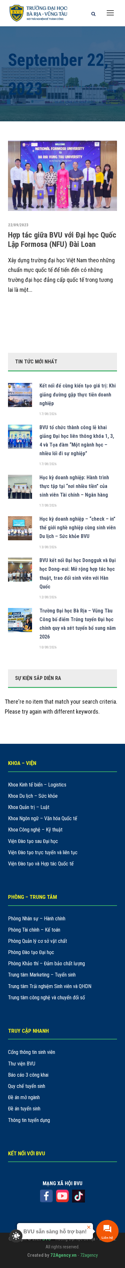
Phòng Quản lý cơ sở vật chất (37, 941)
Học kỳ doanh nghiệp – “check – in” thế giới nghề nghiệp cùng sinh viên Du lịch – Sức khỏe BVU (77, 527)
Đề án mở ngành (24, 1097)
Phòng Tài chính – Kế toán (34, 930)
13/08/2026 (47, 547)
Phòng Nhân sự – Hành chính (36, 919)
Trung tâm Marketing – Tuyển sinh (42, 975)
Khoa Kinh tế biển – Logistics (37, 785)
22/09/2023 (18, 224)
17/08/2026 (47, 414)
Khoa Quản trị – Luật (28, 807)
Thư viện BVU (21, 1064)
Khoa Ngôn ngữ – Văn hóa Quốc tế (42, 818)
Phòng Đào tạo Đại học (31, 952)
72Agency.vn (63, 1255)
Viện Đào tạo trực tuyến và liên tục (43, 852)
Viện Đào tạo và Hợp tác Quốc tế (41, 864)
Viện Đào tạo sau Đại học (33, 841)
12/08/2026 (47, 597)
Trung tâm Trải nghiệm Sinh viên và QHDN (49, 986)
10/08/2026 (47, 647)
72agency (89, 1255)
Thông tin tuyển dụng (29, 1120)
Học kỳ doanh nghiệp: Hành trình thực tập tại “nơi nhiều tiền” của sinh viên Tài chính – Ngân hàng (74, 486)
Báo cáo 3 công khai (28, 1075)
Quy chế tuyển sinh (26, 1086)
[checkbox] (16, 1235)
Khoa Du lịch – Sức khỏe (33, 796)
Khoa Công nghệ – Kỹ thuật (35, 830)
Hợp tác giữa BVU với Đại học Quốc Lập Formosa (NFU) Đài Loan (62, 239)
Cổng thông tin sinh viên (31, 1052)
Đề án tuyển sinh (24, 1109)
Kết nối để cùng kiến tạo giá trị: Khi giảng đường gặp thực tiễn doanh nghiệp (77, 394)
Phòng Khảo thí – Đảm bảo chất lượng (46, 963)
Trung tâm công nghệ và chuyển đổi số (46, 997)
